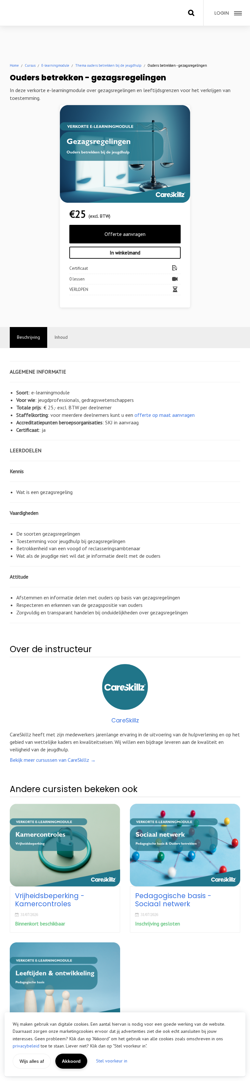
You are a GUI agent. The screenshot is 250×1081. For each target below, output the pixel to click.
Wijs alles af (32, 1061)
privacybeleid (26, 1046)
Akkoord (71, 1061)
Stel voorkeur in (111, 1061)
